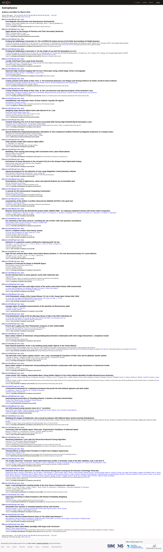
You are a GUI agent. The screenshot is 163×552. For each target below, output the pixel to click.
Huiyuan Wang (23, 441)
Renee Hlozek (10, 474)
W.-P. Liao (19, 244)
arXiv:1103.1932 (9, 119)
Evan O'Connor (10, 453)
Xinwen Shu (25, 112)
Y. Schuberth (53, 357)
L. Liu (14, 244)
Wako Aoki (18, 163)
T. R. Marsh (103, 212)
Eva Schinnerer (92, 92)
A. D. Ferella (15, 487)
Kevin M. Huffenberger (21, 474)
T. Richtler (8, 357)
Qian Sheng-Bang (17, 327)
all (29, 16)
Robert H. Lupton (69, 474)
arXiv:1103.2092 (9, 416)
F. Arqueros (22, 308)
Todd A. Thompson (11, 33)
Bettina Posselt (20, 518)
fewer (22, 16)
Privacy (37, 547)
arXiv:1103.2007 (9, 261)
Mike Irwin (30, 347)
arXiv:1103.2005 (9, 240)
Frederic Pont (10, 400)
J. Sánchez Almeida (19, 203)
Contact (14, 547)
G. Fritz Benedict (23, 431)
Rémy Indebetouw (89, 377)
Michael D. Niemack (126, 474)
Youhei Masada (19, 133)
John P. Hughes (33, 474)
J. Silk (21, 63)
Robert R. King (48, 347)
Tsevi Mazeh (27, 400)
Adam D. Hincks (156, 472)
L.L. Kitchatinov (10, 143)
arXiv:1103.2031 (9, 314)
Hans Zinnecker (72, 347)
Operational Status (56, 547)
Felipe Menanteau (103, 474)
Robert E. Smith (10, 528)
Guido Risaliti (40, 82)
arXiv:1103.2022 (9, 304)
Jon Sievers (40, 475)
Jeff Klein (50, 474)
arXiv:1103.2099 (9, 437)
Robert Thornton (92, 475)
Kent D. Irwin (43, 474)
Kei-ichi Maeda (10, 265)
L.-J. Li (25, 244)
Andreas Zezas (73, 82)
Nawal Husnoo (18, 400)
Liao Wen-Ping (40, 327)
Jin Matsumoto (10, 133)
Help (8, 547)
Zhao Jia (62, 318)
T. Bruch (39, 487)
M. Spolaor (61, 357)
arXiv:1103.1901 (9, 59)
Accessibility (45, 547)
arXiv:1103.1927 (9, 108)
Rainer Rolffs (9, 410)
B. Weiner (23, 43)
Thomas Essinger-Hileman (102, 472)
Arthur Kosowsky (58, 474)
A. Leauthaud (10, 390)
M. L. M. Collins (10, 462)
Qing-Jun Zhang (10, 153)
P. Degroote (68, 212)
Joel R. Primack (62, 508)
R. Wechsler (40, 390)
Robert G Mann (19, 193)
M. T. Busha (32, 390)
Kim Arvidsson (10, 102)
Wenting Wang (32, 441)
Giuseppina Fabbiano (21, 82)
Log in (158, 2)
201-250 (23, 15)
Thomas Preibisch (11, 347)
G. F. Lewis (85, 462)
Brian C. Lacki (22, 33)
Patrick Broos (91, 347)
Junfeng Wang (10, 82)
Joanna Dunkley (78, 472)
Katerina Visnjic (102, 475)
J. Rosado (9, 308)
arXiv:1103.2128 (9, 494)
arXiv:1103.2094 (9, 427)
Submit (145, 2)
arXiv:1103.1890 (9, 39)
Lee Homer (57, 518)
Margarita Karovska (62, 82)
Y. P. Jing (15, 441)
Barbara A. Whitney (137, 377)
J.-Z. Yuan (59, 298)
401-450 (42, 15)
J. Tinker (16, 390)
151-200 (19, 15)
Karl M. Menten (51, 410)
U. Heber (31, 212)
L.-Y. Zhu (30, 244)
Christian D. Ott (20, 453)
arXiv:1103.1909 (9, 69)
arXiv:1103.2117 (9, 449)
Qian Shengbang (17, 232)
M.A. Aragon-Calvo (11, 63)
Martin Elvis (31, 82)
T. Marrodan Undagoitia (73, 487)
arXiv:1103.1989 (9, 209)
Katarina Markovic (21, 528)
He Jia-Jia (26, 327)
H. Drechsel (24, 212)
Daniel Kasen (34, 508)
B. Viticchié (9, 203)
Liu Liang (8, 232)
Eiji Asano (28, 133)
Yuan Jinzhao (39, 318)
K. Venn (104, 462)
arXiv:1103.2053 (9, 353)
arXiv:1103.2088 (9, 406)
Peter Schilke (18, 410)
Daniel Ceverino (52, 508)
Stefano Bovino (10, 222)
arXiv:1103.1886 (9, 29)
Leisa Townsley (82, 347)
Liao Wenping (27, 288)
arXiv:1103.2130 (9, 504)
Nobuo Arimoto (26, 163)
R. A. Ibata (35, 462)
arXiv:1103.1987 (9, 199)
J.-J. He (42, 244)
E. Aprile (33, 487)
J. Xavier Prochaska (11, 43)
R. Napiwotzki (112, 212)
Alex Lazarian (30, 23)
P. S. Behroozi (24, 390)
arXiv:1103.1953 (9, 149)
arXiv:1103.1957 (9, 169)
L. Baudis (8, 487)
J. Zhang (55, 244)
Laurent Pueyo (39, 73)
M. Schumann (85, 487)
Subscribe (22, 547)
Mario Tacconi (19, 222)
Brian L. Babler (68, 377)
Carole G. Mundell (50, 82)
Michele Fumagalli (11, 508)
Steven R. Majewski (32, 377)
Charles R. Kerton (20, 102)
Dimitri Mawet (10, 73)
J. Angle (27, 487)
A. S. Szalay (33, 63)
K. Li (60, 244)
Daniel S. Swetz (72, 475)
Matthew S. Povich (11, 377)
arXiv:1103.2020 (9, 294)
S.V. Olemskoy (19, 143)
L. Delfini (17, 367)
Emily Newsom (75, 518)
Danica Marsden (92, 474)
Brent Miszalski (10, 173)
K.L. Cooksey (43, 43)
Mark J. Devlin (68, 472)
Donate (151, 2)
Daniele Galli (43, 222)
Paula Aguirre (29, 472)
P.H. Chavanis (10, 367)
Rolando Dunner (88, 472)
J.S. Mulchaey (53, 43)
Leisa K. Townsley (57, 377)
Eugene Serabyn (19, 73)
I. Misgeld (22, 357)
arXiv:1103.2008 (9, 273)
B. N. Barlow (86, 212)
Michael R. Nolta (137, 474)
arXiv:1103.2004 (9, 228)
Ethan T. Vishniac (49, 23)
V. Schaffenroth (15, 212)
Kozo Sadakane (36, 163)
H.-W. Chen (32, 43)
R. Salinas (15, 357)
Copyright (30, 547)
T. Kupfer (37, 212)
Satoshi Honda (10, 163)
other (22, 19)
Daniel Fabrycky (37, 400)
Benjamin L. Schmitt (20, 475)
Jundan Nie (41, 173)
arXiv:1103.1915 (9, 98)
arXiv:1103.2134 (9, 524)
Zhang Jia (31, 232)
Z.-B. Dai (36, 244)
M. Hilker (28, 357)
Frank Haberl (50, 518)
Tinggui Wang (41, 124)
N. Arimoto (58, 462)
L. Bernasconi (39, 255)
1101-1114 (54, 15)
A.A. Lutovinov (22, 420)
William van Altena (47, 431)
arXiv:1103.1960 (9, 179)
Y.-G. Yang (31, 255)
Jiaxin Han (9, 441)
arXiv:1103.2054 (9, 363)
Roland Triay (29, 265)
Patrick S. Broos (78, 377)
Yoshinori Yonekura (149, 377)
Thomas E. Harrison (35, 431)
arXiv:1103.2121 (9, 458)
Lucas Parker (156, 474)
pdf (16, 19)
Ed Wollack (111, 475)
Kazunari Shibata (37, 133)
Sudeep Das (9, 472)
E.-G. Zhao (49, 244)
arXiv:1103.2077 (9, 386)
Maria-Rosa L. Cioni (31, 173)
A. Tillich (43, 212)
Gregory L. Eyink (11, 23)
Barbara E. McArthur (12, 431)
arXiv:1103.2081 (9, 396)
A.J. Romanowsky (44, 357)
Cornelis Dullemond (40, 410)
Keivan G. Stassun (124, 377)
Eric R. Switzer (82, 475)
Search (138, 2)
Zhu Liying (40, 288)
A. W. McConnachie (95, 462)
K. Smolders (60, 212)
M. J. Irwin (42, 462)
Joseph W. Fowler (116, 472)
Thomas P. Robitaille (112, 377)
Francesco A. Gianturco (31, 222)
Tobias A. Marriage (80, 474)
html (18, 19)
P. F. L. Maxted (77, 212)
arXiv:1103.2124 (9, 468)
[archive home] (6, 2)
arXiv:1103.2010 (9, 284)
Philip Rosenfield (40, 518)
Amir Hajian (125, 472)
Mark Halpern (134, 472)
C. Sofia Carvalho (58, 472)
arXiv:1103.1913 (9, 88)
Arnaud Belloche (72, 410)
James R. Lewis (38, 347)
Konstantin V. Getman (45, 377)
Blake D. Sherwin (19, 472)
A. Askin (22, 487)
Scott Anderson (29, 518)
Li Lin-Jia (32, 327)
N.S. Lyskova (33, 420)
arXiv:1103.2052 (9, 343)
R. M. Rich (28, 462)
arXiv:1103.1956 (9, 159)
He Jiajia (25, 232)
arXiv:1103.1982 (9, 189)
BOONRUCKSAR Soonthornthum (32, 298)
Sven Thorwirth (61, 410)
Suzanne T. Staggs (61, 475)
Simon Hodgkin (21, 347)
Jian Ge (15, 124)
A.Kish (44, 487)
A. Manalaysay (61, 487)
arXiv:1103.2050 (9, 333)
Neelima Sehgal (32, 475)
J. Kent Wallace (29, 73)
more (26, 16)
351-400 (37, 15)
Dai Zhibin (47, 318)
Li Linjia (37, 232)
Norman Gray (10, 193)
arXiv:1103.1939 (9, 129)
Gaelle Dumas (82, 92)
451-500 (47, 15)
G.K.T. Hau (34, 357)
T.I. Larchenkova (10, 420)
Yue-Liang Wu (20, 153)
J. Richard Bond (47, 472)
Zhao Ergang (54, 288)
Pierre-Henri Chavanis (12, 337)
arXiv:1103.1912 (9, 78)
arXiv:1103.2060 (9, 373)
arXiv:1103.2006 (9, 251)
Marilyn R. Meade (100, 377)
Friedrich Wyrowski (28, 410)
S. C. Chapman (20, 462)
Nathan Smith (21, 377)
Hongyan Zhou (22, 124)
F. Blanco (15, 308)
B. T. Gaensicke (95, 212)
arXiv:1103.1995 (9, 218)
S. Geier (8, 212)
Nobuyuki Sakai (19, 265)
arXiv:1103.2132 (9, 514)
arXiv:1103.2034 (9, 324)
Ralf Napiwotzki (19, 173)
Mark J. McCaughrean (60, 347)
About (2, 547)
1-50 (15, 15)
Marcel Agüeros (10, 518)
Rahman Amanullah (11, 183)
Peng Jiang (9, 112)
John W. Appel (37, 472)
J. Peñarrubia (50, 462)
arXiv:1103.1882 (9, 19)
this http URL (68, 44)
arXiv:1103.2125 (9, 483)
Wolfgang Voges (85, 518)
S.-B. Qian (9, 244)
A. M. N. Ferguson (75, 462)
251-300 (28, 15)
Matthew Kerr (10, 498)
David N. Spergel (50, 475)
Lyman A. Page (147, 474)
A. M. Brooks (66, 462)
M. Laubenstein (51, 487)
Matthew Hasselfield (144, 472)
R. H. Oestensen (51, 212)
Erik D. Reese (10, 475)
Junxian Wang (17, 112)
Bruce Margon (66, 518)
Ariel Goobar (21, 183)
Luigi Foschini (10, 277)
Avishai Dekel (42, 508)
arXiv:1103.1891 (9, 49)
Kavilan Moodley (114, 474)
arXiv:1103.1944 (9, 139)
